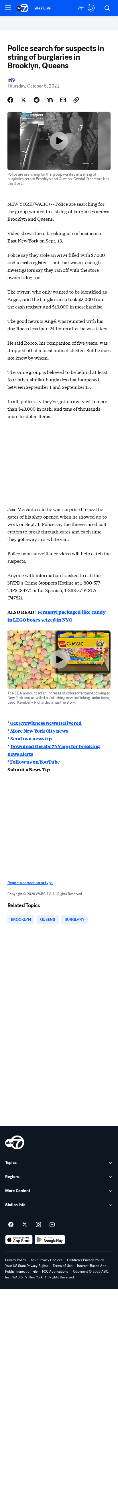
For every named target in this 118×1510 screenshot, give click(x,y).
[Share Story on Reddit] (37, 100)
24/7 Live (42, 8)
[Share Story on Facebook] (10, 100)
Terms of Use (62, 1266)
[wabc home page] (14, 1142)
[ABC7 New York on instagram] (38, 1224)
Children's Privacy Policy (85, 1260)
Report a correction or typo (30, 883)
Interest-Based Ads (91, 1266)
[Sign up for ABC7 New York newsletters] (52, 1224)
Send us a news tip (31, 738)
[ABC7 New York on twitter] (24, 1224)
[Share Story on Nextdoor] (50, 100)
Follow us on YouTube (34, 761)
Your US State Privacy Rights (26, 1266)
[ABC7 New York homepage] (22, 8)
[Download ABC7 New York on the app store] (19, 1239)
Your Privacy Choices (46, 1260)
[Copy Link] (76, 100)
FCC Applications (55, 1271)
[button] (8, 7)
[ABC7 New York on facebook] (11, 1224)
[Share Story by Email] (63, 100)
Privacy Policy (15, 1260)
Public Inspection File (21, 1271)
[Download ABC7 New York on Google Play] (50, 1239)
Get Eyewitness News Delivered (45, 723)
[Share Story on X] (23, 100)
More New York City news (39, 730)
